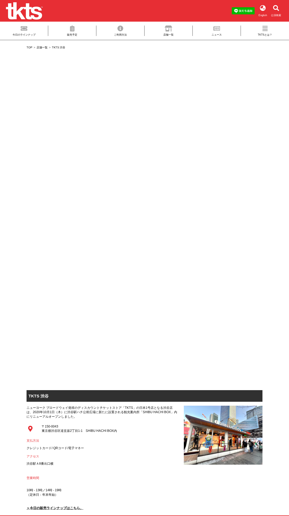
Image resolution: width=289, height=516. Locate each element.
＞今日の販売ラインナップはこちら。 (55, 508)
